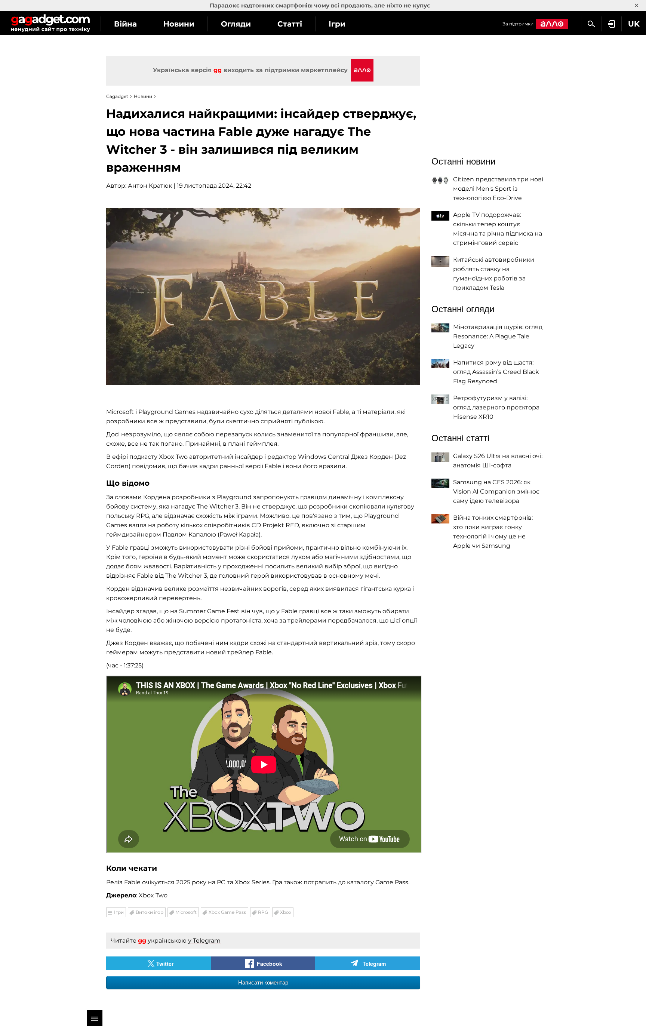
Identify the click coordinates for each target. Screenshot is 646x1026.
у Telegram (204, 940)
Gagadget (50, 23)
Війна (125, 23)
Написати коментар (263, 982)
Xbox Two (153, 895)
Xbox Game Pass (227, 912)
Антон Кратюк (150, 185)
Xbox (285, 912)
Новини (178, 23)
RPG (263, 912)
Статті (289, 23)
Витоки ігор (149, 912)
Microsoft (186, 912)
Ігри (337, 23)
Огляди (236, 23)
